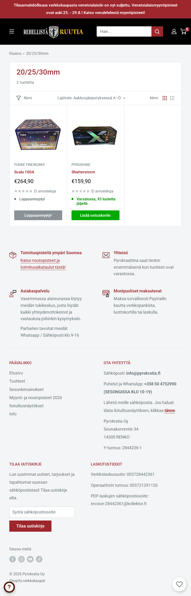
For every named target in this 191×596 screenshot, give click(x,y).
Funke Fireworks (29, 165)
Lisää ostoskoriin (95, 215)
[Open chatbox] (9, 587)
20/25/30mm (37, 53)
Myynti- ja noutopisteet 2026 (35, 397)
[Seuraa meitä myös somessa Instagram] (21, 559)
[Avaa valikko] (11, 31)
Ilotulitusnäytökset (26, 405)
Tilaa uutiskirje (30, 526)
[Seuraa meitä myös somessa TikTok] (39, 559)
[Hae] (157, 31)
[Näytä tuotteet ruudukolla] (165, 98)
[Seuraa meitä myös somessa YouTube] (30, 559)
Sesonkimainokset (26, 389)
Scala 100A (24, 172)
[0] (183, 31)
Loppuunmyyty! (38, 215)
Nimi (28, 98)
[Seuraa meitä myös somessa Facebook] (12, 559)
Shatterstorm (83, 172)
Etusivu (15, 53)
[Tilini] (174, 31)
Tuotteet (17, 381)
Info (13, 413)
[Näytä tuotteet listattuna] (172, 98)
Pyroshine (81, 165)
